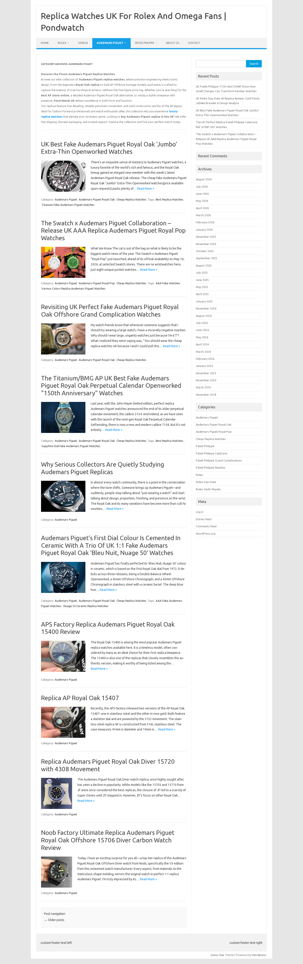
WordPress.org (205, 533)
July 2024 (202, 322)
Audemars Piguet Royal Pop (97, 283)
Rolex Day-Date (206, 481)
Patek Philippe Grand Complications (219, 460)
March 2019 (203, 387)
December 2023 (206, 373)
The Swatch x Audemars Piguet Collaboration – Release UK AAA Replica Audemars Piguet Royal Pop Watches (113, 230)
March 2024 (203, 351)
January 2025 (204, 301)
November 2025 (206, 243)
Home (45, 42)
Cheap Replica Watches (131, 199)
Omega (83, 42)
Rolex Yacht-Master (208, 489)
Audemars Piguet (110, 42)
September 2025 (206, 258)
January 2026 (204, 229)
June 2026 (202, 193)
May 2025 (202, 286)
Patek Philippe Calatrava (211, 453)
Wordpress (259, 954)
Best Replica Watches (169, 199)
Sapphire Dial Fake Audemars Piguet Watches (70, 446)
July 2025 (202, 272)
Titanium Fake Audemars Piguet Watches (67, 204)
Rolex (62, 42)
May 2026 (202, 200)
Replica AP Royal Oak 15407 (80, 697)
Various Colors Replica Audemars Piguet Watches (73, 288)
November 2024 (206, 308)
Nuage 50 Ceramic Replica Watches (85, 606)
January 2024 (204, 365)
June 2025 (202, 279)
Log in (199, 511)
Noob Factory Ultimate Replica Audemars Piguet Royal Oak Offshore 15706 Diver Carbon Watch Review (107, 840)
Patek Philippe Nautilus (210, 467)
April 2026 (202, 208)
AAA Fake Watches (168, 283)
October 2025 (205, 251)
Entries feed (203, 519)
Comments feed (206, 526)
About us (172, 42)
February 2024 (205, 358)
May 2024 (202, 337)
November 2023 (206, 380)
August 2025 (204, 265)
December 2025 (206, 236)
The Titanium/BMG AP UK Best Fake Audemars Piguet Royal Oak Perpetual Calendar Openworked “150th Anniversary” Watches (111, 385)
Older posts (54, 920)
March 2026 (203, 215)
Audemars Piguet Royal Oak (97, 199)
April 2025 (202, 294)
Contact (194, 42)
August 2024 (204, 315)
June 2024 (202, 329)
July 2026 (202, 186)
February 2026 (205, 222)
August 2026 (204, 179)
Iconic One (217, 954)
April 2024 (202, 344)
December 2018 (206, 394)
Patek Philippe (144, 42)
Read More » (145, 188)
